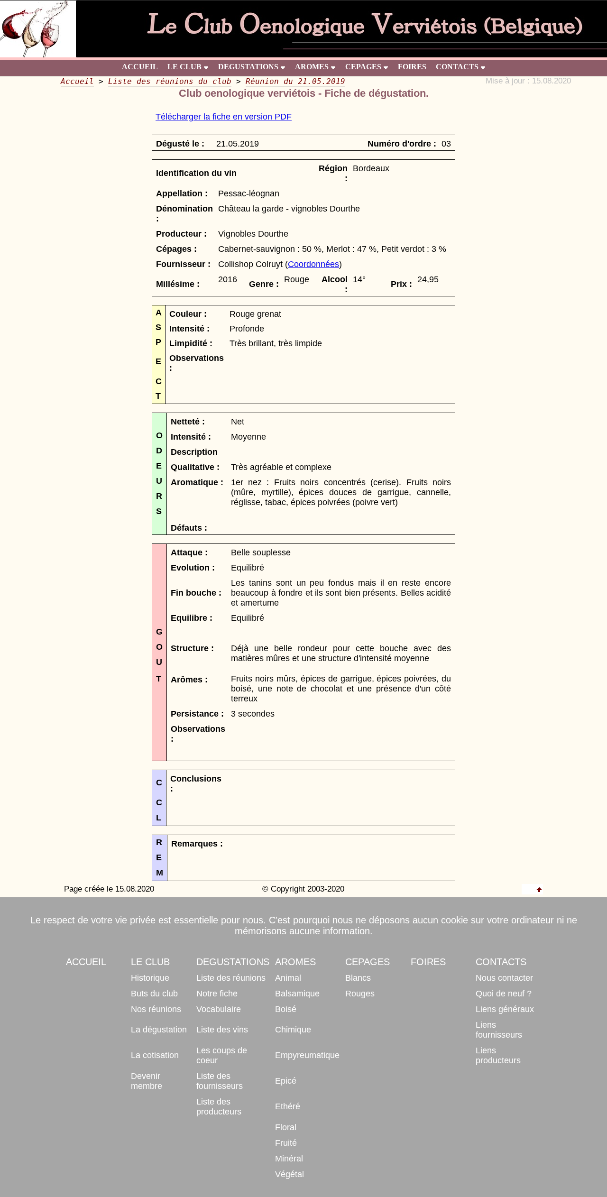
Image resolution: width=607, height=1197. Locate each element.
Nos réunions (156, 1009)
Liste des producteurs (218, 1106)
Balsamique (297, 993)
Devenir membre (146, 1081)
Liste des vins (222, 1029)
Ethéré (287, 1106)
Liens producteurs (498, 1055)
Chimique (293, 1029)
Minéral (289, 1158)
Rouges (360, 993)
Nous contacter (504, 978)
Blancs (358, 978)
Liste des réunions (231, 978)
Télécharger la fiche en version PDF (224, 116)
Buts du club (154, 993)
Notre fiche (217, 993)
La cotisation (155, 1055)
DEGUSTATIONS (248, 67)
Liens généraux (505, 1009)
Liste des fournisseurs (219, 1081)
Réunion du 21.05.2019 (295, 81)
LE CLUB (184, 67)
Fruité (286, 1143)
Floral (285, 1127)
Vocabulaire (218, 1009)
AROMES (312, 67)
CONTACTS (457, 67)
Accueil (77, 81)
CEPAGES (363, 67)
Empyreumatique (307, 1055)
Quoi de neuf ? (504, 993)
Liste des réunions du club (169, 81)
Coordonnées (313, 264)
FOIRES (412, 67)
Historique (150, 978)
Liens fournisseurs (499, 1030)
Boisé (285, 1009)
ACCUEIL (140, 67)
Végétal (289, 1174)
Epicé (285, 1081)
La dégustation (159, 1029)
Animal (288, 978)
